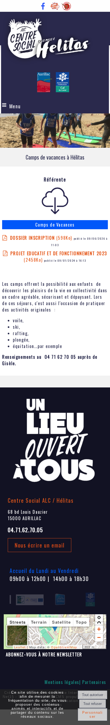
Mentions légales (62, 682)
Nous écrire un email (39, 545)
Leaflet (20, 647)
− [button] (99, 637)
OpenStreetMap (64, 647)
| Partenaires (92, 682)
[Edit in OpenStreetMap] (80, 647)
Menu (15, 106)
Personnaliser (92, 715)
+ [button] (99, 629)
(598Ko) (41, 238)
